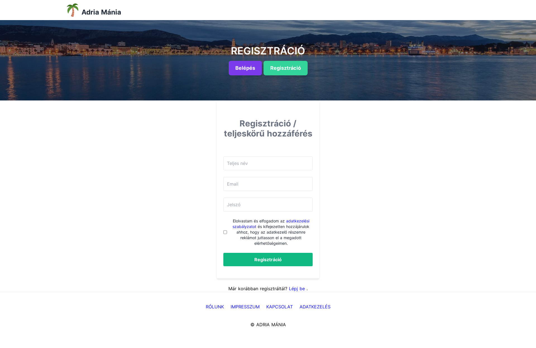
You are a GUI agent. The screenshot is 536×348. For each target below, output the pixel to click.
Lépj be (298, 288)
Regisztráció (268, 259)
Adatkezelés (315, 306)
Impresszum (245, 306)
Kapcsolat (279, 306)
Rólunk (215, 306)
